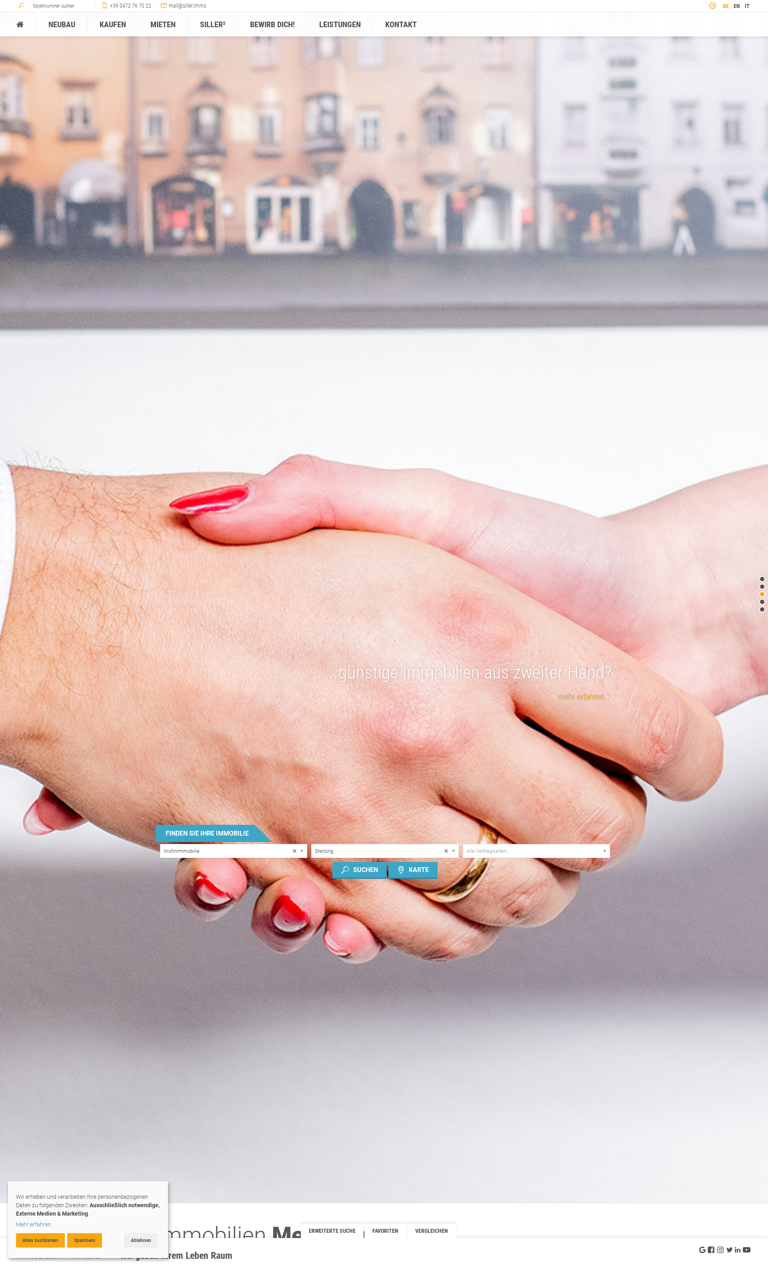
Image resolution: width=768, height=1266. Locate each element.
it (747, 6)
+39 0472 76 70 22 (130, 5)
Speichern (84, 1240)
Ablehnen (141, 1240)
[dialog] (88, 1219)
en (737, 6)
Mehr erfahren (33, 1224)
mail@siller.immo (187, 5)
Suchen (365, 870)
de (726, 6)
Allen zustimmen (40, 1240)
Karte (419, 870)
